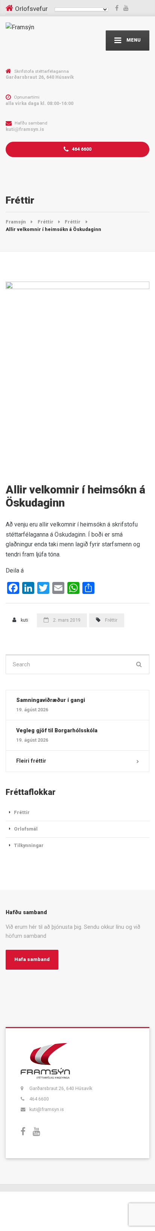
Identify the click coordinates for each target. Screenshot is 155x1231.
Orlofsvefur (31, 8)
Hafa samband (32, 959)
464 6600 (81, 149)
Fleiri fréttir (31, 761)
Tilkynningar (29, 845)
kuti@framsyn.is (46, 1109)
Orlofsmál (26, 829)
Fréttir (111, 620)
